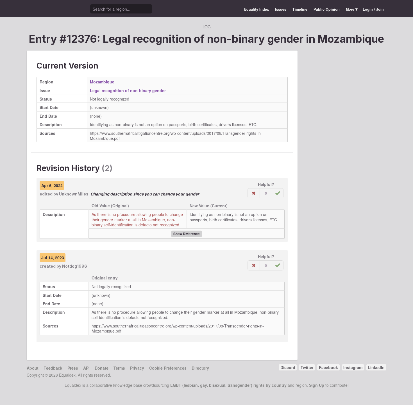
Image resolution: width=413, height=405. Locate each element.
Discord (287, 367)
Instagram (352, 367)
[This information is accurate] (277, 193)
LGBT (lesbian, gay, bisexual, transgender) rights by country (228, 385)
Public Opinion (327, 9)
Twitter (307, 367)
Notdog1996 (74, 266)
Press (72, 368)
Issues (280, 9)
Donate (101, 368)
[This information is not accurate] (254, 193)
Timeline (299, 9)
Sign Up (316, 385)
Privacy (137, 368)
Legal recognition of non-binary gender (128, 90)
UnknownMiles (73, 194)
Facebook (328, 367)
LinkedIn (376, 367)
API (86, 368)
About (32, 368)
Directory (200, 368)
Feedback (53, 368)
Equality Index (256, 9)
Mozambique (351, 38)
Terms (119, 368)
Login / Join (373, 9)
